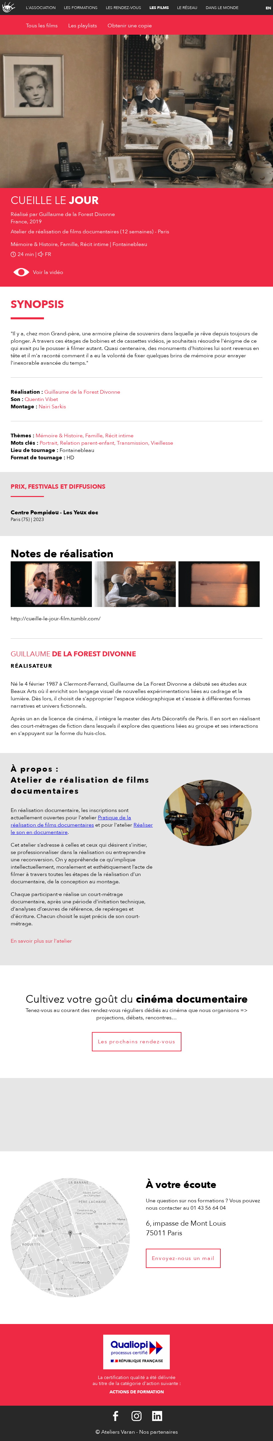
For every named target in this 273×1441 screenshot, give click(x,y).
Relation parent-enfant (87, 443)
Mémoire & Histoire (59, 435)
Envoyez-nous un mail (183, 1258)
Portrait (48, 443)
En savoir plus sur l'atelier (41, 941)
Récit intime (119, 435)
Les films (159, 7)
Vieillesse (162, 443)
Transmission (132, 443)
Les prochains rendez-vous (136, 1041)
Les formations (81, 7)
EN (268, 8)
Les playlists (82, 25)
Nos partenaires (158, 1432)
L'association (41, 7)
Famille (94, 435)
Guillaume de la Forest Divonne (82, 392)
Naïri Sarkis (52, 406)
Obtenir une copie (130, 25)
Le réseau (187, 7)
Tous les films (42, 25)
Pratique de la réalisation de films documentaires (71, 821)
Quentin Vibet (41, 399)
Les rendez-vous (123, 7)
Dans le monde (222, 7)
